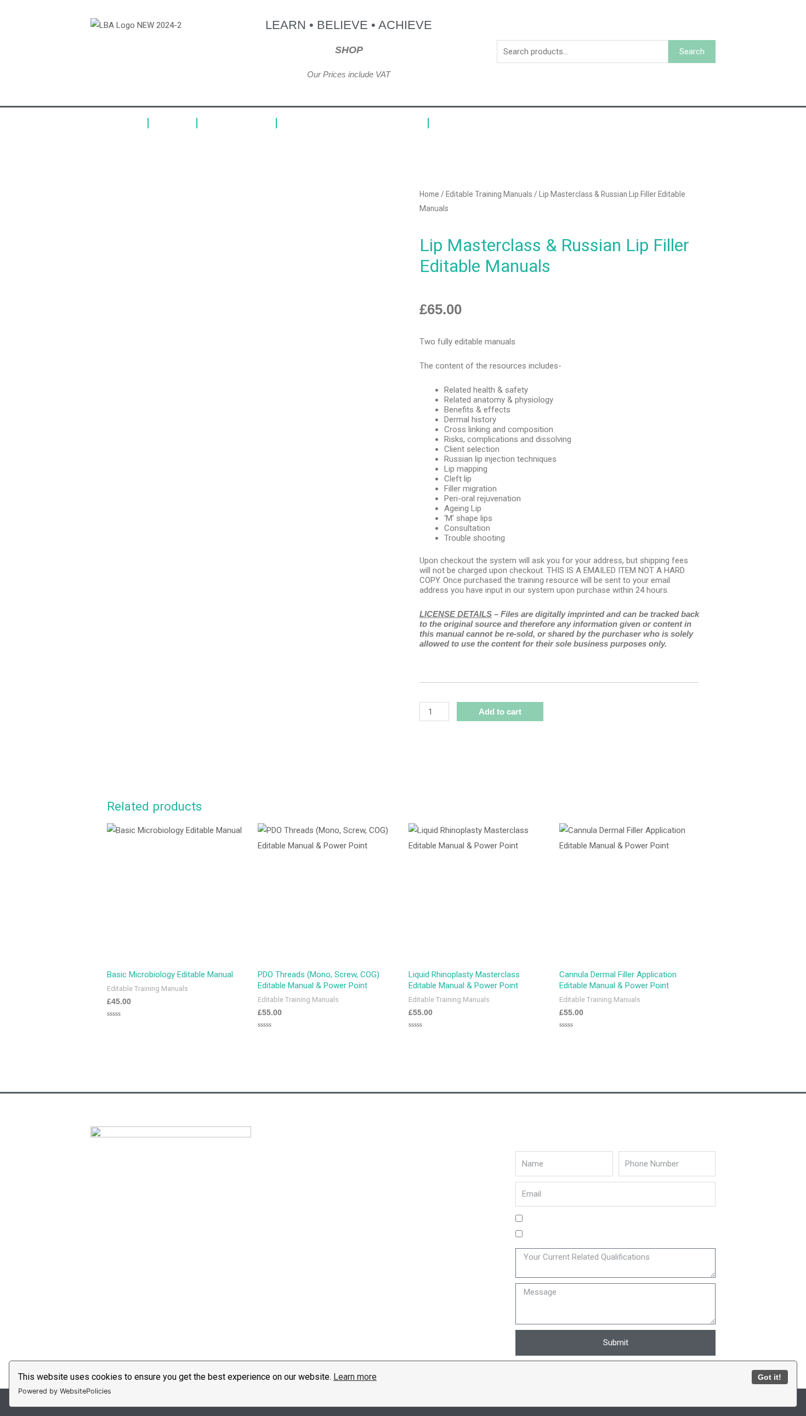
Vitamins (172, 122)
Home (429, 194)
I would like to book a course (576, 1219)
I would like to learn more (570, 1234)
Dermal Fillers (236, 122)
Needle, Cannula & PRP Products (352, 122)
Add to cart (500, 711)
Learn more (355, 1377)
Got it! (769, 1377)
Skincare (116, 122)
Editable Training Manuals (492, 122)
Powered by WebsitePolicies (64, 1391)
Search (692, 51)
